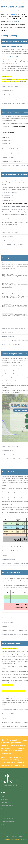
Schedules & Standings (7, 821)
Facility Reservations (7, 825)
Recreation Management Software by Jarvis (15, 839)
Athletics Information (7, 818)
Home (2, 796)
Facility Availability (6, 828)
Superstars (4, 809)
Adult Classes (5, 802)
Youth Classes (5, 799)
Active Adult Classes (7, 805)
